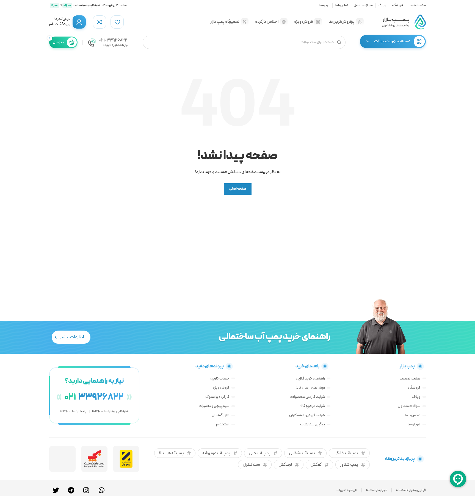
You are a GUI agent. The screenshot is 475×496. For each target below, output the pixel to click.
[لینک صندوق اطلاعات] (108, 42)
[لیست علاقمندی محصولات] (117, 21)
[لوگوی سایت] (404, 21)
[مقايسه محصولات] (99, 21)
